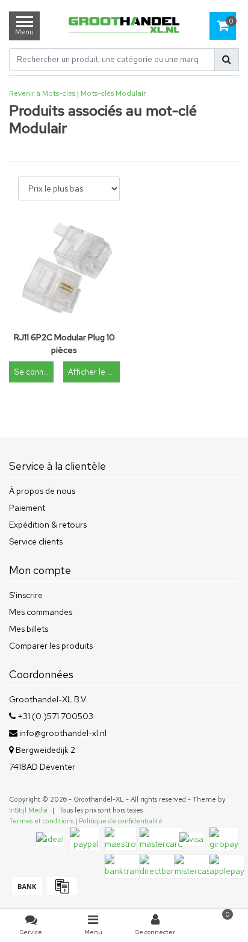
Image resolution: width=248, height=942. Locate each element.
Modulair (131, 93)
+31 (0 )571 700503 (54, 716)
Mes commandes (40, 612)
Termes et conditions (41, 821)
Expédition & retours (48, 524)
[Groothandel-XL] (124, 26)
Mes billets (28, 628)
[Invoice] (60, 892)
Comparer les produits (51, 645)
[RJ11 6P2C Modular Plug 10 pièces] (64, 271)
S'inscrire (26, 595)
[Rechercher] (226, 59)
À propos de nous (42, 490)
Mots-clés (97, 93)
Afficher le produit (93, 372)
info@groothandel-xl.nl (63, 733)
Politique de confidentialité (121, 821)
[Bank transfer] (26, 892)
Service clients (36, 541)
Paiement (27, 507)
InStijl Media (28, 810)
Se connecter (34, 372)
